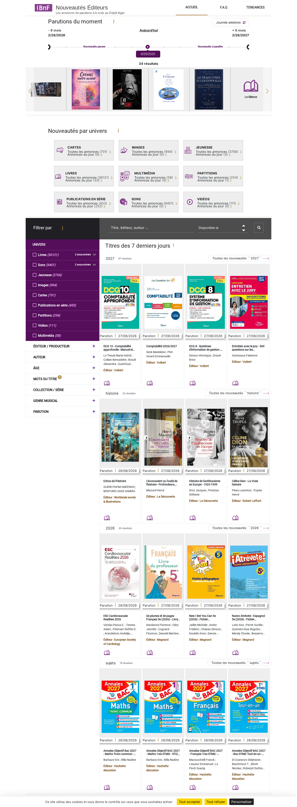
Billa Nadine (128, 759)
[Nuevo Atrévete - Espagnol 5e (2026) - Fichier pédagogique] (249, 572)
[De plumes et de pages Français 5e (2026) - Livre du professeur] (163, 572)
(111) (52, 325)
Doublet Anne (197, 633)
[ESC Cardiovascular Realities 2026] (120, 572)
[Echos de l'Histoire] (120, 437)
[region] (149, 91)
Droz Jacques (198, 490)
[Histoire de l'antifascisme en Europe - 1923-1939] (206, 437)
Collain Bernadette (115, 359)
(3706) (57, 275)
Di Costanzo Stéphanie (246, 759)
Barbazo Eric (111, 759)
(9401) (51, 265)
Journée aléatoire (228, 22)
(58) (58, 335)
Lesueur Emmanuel (201, 764)
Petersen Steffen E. (125, 629)
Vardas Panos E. (114, 625)
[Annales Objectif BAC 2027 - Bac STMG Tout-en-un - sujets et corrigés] (249, 707)
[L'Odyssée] (169, 89)
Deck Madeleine (156, 352)
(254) (56, 315)
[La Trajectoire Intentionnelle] (210, 89)
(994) (53, 285)
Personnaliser (241, 802)
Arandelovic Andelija (118, 633)
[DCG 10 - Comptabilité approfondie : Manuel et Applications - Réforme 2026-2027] (120, 302)
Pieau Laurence (242, 490)
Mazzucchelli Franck (202, 759)
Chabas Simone (211, 629)
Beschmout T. (241, 764)
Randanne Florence (158, 625)
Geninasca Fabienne (244, 355)
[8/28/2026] (147, 47)
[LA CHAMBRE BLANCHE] (46, 89)
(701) (52, 295)
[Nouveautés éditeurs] (93, 7)
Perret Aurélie (254, 625)
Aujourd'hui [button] (149, 30)
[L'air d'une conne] (128, 89)
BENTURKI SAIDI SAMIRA (119, 491)
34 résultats (148, 64)
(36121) (53, 255)
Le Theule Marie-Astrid (117, 355)
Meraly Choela (241, 633)
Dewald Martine (169, 633)
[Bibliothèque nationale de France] (42, 7)
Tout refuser (215, 802)
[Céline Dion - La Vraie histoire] (249, 437)
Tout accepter (189, 802)
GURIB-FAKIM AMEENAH (119, 486)
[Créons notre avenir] (87, 89)
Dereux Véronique (200, 355)
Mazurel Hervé (155, 490)
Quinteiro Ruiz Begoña (246, 629)
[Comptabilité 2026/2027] (163, 302)
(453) (72, 305)
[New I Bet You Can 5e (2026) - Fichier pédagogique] (206, 572)
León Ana (238, 625)
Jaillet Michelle (198, 625)
